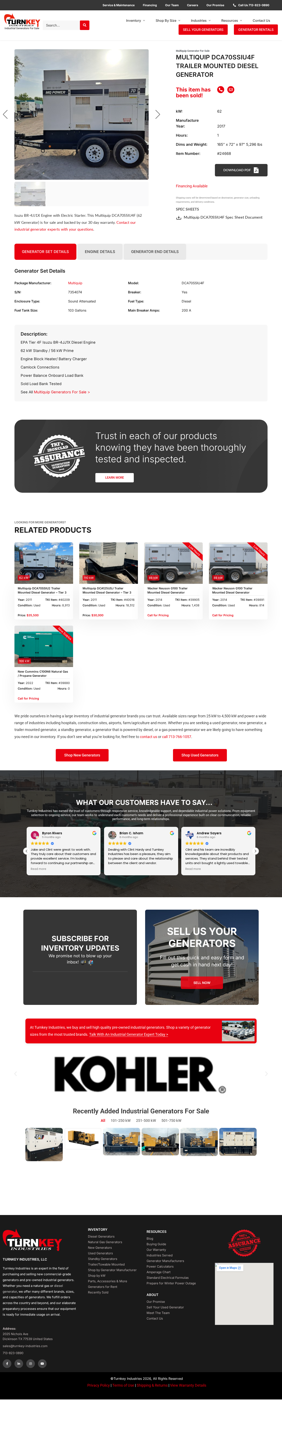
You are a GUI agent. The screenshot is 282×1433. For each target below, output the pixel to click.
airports (115, 723)
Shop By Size (166, 20)
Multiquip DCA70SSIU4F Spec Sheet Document (223, 217)
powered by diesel (138, 729)
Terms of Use (123, 1385)
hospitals (68, 723)
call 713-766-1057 (176, 737)
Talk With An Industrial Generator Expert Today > (128, 1034)
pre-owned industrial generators (49, 1280)
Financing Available (192, 186)
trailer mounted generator (35, 729)
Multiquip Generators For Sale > (62, 392)
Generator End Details (155, 251)
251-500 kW (146, 1120)
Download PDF (237, 170)
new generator (251, 723)
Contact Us (261, 20)
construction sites (92, 723)
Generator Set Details (45, 251)
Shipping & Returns (152, 1385)
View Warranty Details (188, 1385)
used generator (224, 723)
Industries (199, 20)
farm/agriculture (136, 723)
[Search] (84, 25)
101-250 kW (121, 1120)
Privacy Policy (98, 1385)
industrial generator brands (116, 716)
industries (37, 723)
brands (59, 1291)
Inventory (133, 20)
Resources (229, 20)
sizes (69, 1291)
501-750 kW (171, 1120)
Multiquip (75, 283)
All (103, 1120)
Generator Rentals (256, 30)
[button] (255, 851)
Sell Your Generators (203, 30)
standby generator (76, 729)
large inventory (77, 716)
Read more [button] (38, 869)
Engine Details (100, 251)
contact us (148, 737)
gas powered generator (181, 729)
